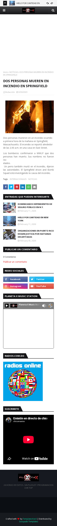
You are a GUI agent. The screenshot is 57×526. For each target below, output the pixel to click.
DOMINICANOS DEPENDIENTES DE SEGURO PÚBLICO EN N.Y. (35, 206)
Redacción (10, 92)
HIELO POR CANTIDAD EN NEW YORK (33, 219)
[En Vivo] (7, 306)
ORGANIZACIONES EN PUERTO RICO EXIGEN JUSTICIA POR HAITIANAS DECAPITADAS (36, 233)
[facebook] (15, 279)
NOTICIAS (14, 72)
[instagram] (15, 286)
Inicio (5, 72)
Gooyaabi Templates (28, 521)
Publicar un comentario (15, 261)
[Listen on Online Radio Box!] (50, 306)
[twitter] (41, 279)
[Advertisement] (28, 42)
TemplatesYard (30, 519)
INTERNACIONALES (18, 179)
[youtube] (41, 286)
